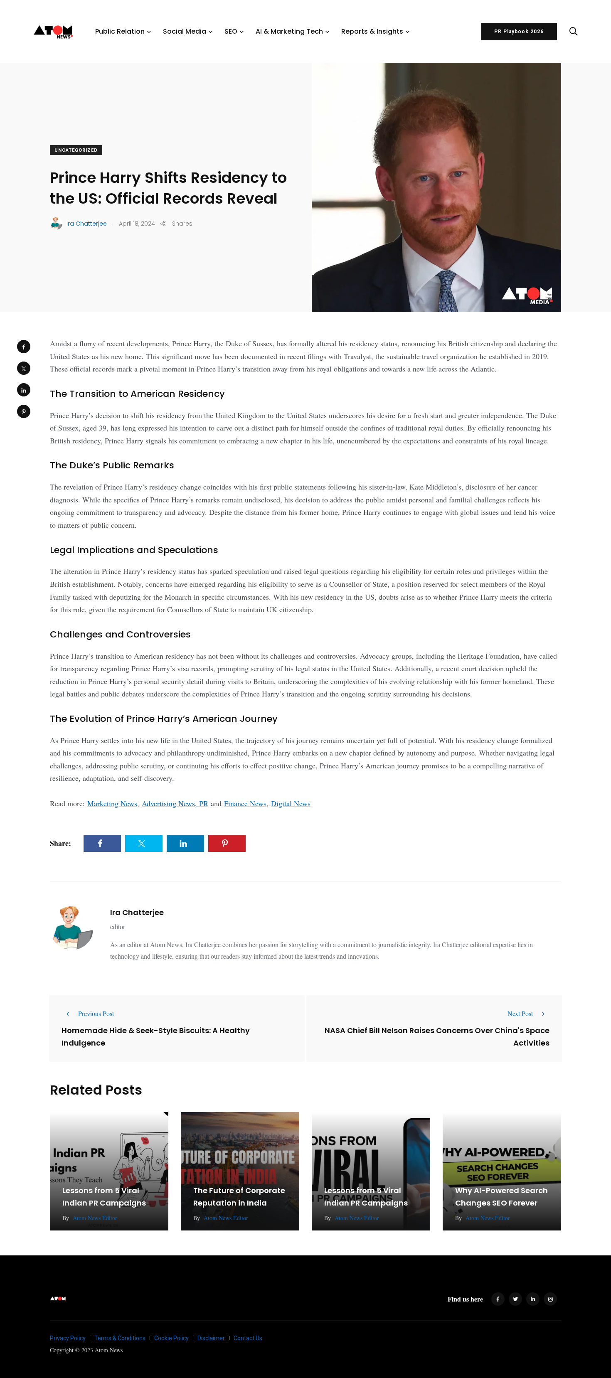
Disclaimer (211, 1338)
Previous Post (96, 1013)
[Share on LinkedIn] (23, 389)
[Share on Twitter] (23, 368)
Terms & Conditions (119, 1338)
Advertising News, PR (175, 803)
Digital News (290, 803)
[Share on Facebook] (23, 346)
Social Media (184, 31)
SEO (230, 31)
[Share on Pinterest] (23, 411)
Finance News (245, 803)
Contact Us (248, 1338)
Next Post (520, 1013)
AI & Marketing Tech (289, 31)
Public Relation (120, 31)
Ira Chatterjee (137, 912)
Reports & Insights (372, 31)
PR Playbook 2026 (519, 31)
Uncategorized (76, 150)
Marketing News (112, 803)
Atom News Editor (95, 1218)
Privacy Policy (68, 1338)
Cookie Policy (171, 1338)
